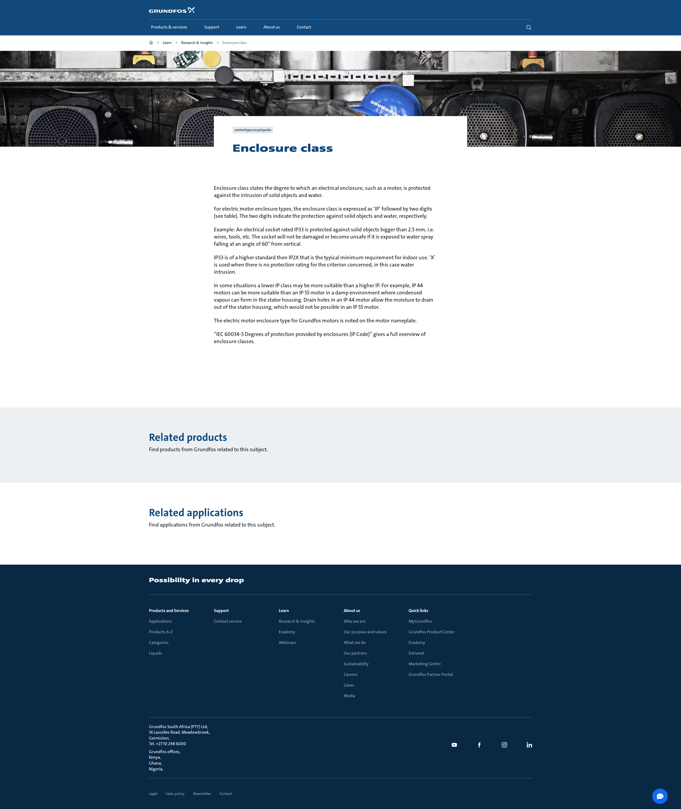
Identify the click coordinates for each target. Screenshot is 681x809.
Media (349, 696)
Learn (284, 610)
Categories (159, 642)
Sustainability (356, 664)
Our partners (355, 653)
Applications (160, 621)
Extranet (416, 653)
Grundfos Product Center (432, 632)
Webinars (287, 642)
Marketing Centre (425, 664)
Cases (349, 685)
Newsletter (202, 793)
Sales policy (175, 793)
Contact (225, 793)
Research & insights (297, 621)
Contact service (228, 621)
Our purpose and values (365, 632)
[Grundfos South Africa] (151, 43)
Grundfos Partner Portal (431, 674)
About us (352, 610)
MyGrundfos (420, 621)
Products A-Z (161, 632)
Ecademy (287, 632)
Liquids (155, 653)
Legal (153, 793)
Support (221, 610)
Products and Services (169, 610)
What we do (355, 642)
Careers (351, 674)
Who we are (355, 621)
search (529, 27)
